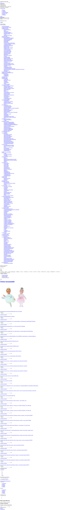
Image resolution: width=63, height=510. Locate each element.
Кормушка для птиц (7, 53)
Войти (1, 16)
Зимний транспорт (7, 226)
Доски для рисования (7, 50)
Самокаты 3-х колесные (8, 210)
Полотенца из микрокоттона (8, 248)
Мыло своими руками (7, 59)
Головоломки (6, 164)
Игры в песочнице (7, 193)
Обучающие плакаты (7, 29)
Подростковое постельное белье (9, 250)
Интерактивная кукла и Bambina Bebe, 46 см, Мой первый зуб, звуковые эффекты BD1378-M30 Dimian (16, 331)
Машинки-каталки (7, 217)
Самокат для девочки (7, 219)
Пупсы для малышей (7, 281)
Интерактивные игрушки (6, 118)
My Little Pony (6, 91)
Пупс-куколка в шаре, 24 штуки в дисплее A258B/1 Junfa (9, 375)
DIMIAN (17, 271)
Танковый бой (6, 100)
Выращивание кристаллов (8, 38)
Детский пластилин (7, 49)
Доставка (3, 10)
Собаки (5, 120)
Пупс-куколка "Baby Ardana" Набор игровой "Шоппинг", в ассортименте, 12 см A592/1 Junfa (15, 425)
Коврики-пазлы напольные (8, 109)
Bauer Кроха (6, 133)
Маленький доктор (7, 200)
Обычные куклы (6, 150)
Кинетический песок (7, 52)
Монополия (6, 170)
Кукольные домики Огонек (8, 87)
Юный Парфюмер (7, 40)
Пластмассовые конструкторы (9, 142)
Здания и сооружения (7, 125)
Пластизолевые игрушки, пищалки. (9, 183)
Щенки (5, 161)
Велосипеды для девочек (8, 213)
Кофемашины (6, 75)
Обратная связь (2, 8)
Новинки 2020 (4, 176)
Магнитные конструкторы (8, 141)
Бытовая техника (5, 73)
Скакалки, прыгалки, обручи (8, 195)
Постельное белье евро (7, 253)
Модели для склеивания (8, 55)
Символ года (4, 232)
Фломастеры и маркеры (7, 66)
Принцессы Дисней (7, 89)
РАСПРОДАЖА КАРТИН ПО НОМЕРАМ (11, 124)
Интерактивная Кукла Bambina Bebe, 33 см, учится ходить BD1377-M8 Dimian (12, 326)
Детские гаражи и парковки (8, 101)
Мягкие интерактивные (8, 119)
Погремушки (6, 114)
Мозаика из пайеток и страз (8, 58)
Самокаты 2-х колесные (8, 220)
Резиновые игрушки (7, 184)
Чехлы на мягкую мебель (8, 258)
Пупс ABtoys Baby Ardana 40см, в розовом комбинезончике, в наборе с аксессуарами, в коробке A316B (16, 435)
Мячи (5, 194)
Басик (5, 157)
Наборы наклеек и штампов (8, 60)
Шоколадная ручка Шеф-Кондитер (7, 72)
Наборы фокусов (6, 171)
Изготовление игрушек (7, 51)
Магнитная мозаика (7, 57)
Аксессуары (6, 187)
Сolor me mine (6, 97)
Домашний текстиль (5, 236)
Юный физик (6, 41)
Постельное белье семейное (8, 263)
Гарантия (3, 486)
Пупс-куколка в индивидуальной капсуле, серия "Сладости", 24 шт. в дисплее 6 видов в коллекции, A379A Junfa (18, 390)
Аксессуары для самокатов (8, 224)
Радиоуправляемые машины (8, 103)
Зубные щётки (6, 74)
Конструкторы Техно (7, 140)
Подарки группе (4, 180)
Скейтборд (5, 225)
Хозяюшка (5, 205)
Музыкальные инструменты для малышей (10, 112)
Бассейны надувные (7, 178)
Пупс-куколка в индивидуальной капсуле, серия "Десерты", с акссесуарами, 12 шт (13, 400)
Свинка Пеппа (6, 82)
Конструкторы (4, 132)
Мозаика (5, 56)
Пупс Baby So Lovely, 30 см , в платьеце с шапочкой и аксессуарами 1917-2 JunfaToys (13, 370)
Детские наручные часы (8, 106)
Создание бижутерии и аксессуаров (9, 68)
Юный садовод (6, 207)
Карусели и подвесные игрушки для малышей (11, 108)
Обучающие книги (7, 33)
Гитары (5, 153)
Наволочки (6, 239)
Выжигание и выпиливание (8, 45)
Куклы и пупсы (4, 144)
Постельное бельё (7, 249)
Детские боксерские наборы (8, 189)
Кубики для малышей (7, 110)
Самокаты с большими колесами (9, 223)
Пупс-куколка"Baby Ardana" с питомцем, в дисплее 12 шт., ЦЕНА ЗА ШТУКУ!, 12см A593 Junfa (15, 410)
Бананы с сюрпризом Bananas (8, 85)
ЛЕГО (3, 151)
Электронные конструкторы (8, 143)
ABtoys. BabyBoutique (11, 271)
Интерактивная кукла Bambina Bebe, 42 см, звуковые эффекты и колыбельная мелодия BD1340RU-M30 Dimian (17, 321)
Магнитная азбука (7, 111)
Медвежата (6, 158)
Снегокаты (6, 230)
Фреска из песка (6, 70)
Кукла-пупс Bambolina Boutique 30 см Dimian (7, 316)
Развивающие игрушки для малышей (10, 117)
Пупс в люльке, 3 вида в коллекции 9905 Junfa (7, 395)
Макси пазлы (6, 31)
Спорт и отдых (4, 185)
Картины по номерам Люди (8, 128)
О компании (4, 483)
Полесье (8, 272)
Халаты (5, 257)
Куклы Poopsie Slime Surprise (6, 27)
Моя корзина (2, 3)
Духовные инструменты (8, 154)
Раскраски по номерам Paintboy (9, 122)
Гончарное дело (6, 47)
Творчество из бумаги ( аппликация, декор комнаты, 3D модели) (14, 69)
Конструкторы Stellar (7, 137)
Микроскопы (6, 54)
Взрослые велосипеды (7, 215)
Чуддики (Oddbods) (7, 84)
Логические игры (7, 167)
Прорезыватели (6, 115)
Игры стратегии (6, 163)
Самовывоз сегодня (5, 234)
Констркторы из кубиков (8, 134)
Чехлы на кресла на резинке (8, 260)
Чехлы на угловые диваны (8, 261)
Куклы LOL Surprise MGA (6, 71)
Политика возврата (5, 12)
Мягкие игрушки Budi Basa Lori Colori (10, 159)
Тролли (5, 83)
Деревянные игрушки (7, 105)
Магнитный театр (7, 168)
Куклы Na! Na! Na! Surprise (8, 147)
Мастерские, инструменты (8, 201)
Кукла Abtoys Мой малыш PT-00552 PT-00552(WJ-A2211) (9, 341)
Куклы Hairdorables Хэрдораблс (9, 145)
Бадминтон (6, 188)
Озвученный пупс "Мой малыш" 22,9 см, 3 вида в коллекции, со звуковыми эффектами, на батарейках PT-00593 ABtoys (19, 385)
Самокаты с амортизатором (8, 222)
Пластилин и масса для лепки (8, 63)
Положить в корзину (3, 314)
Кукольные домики (7, 86)
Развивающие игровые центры (9, 116)
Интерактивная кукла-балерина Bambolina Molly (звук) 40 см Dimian (11, 311)
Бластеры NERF (4, 36)
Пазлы (5, 30)
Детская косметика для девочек (9, 92)
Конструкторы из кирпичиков (9, 138)
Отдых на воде (4, 177)
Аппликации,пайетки (7, 44)
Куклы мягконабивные (7, 149)
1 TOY (2, 271)
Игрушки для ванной (7, 107)
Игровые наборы (5, 78)
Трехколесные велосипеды (8, 208)
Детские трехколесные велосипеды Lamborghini (11, 209)
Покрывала (6, 242)
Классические (6, 166)
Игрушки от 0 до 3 (5, 104)
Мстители (5, 80)
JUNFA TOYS (43, 271)
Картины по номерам (5, 121)
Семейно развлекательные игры (9, 173)
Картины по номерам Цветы (8, 129)
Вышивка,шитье (6, 46)
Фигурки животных (7, 204)
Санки (5, 229)
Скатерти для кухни (7, 255)
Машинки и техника (7, 102)
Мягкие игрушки (5, 156)
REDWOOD (53, 271)
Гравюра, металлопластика (8, 48)
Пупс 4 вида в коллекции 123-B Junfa (6, 380)
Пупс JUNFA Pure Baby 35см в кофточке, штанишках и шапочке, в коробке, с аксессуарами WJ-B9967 (16, 415)
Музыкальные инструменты (6, 152)
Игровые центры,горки (7, 192)
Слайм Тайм (6, 79)
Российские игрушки (5, 181)
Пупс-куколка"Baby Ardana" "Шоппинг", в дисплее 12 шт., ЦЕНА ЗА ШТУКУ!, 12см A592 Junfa (15, 405)
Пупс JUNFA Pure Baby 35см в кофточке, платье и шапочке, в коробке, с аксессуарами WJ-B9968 (15, 420)
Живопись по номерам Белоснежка (9, 123)
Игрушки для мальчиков (6, 99)
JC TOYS (30, 271)
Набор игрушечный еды (8, 202)
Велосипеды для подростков (8, 214)
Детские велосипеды (7, 216)
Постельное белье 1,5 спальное (9, 251)
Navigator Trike (6, 211)
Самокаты (5, 218)
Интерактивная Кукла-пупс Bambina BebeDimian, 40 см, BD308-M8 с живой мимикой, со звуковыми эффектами (18, 336)
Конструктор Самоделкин (8, 136)
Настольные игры (5, 162)
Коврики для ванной (7, 237)
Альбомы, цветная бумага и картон (9, 43)
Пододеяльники (6, 241)
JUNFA (39, 271)
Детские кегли (6, 190)
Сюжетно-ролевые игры (6, 196)
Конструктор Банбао (7, 135)
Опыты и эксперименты (8, 39)
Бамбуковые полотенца (7, 244)
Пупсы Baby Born (7, 96)
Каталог (3, 9)
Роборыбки (6, 81)
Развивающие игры (7, 172)
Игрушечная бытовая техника (8, 197)
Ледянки (5, 228)
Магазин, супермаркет (7, 199)
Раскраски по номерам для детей (9, 64)
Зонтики (5, 191)
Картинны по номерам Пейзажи (9, 126)
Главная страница (5, 275)
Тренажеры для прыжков (8, 186)
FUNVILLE (26, 271)
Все (2, 475)
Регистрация (2, 17)
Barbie (5, 90)
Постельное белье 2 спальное (8, 252)
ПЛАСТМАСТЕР (3, 272)
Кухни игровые (6, 198)
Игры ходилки (6, 165)
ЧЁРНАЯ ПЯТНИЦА (5, 26)
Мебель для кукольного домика (9, 88)
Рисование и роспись (7, 65)
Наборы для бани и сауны (8, 238)
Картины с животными (7, 130)
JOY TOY (34, 271)
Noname (48, 271)
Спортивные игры (7, 174)
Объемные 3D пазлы (7, 32)
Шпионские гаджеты (7, 206)
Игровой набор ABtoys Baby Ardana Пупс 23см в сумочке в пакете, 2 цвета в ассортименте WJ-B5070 (16, 440)
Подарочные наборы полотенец (9, 247)
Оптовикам (4, 14)
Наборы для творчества (6, 37)
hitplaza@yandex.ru (5, 479)
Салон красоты (6, 203)
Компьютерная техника (6, 131)
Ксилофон (5, 155)
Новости (3, 492)
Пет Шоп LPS (6, 95)
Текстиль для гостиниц (7, 256)
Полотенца (6, 243)
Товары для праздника (5, 235)
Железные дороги (5, 77)
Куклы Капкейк (6, 148)
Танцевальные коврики (7, 98)
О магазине (4, 11)
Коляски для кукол (7, 93)
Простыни (5, 254)
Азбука (5, 34)
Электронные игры (7, 175)
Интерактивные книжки (8, 35)
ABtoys (6, 271)
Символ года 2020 (7, 233)
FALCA (22, 271)
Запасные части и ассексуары (8, 227)
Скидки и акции (4, 13)
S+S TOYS (57, 271)
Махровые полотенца (7, 246)
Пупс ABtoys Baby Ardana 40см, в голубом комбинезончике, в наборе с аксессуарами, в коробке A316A (16, 430)
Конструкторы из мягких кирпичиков (10, 139)
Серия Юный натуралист (8, 67)
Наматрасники (6, 240)
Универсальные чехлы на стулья (9, 259)
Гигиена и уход (4, 76)
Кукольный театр (6, 182)
